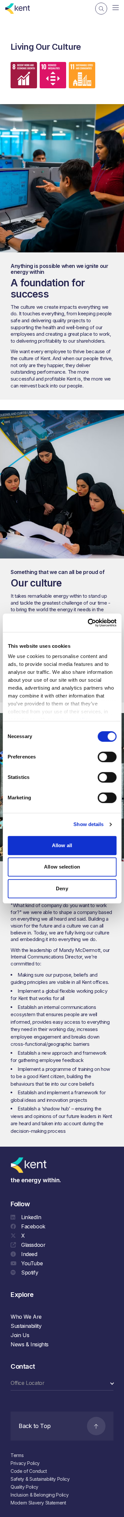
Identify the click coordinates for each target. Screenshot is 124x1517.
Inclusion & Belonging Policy (39, 1495)
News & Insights (30, 1344)
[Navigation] (115, 8)
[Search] (101, 8)
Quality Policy (24, 1487)
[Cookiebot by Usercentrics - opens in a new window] (88, 622)
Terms (17, 1455)
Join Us (20, 1335)
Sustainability (26, 1326)
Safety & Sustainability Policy (40, 1479)
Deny (62, 888)
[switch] (107, 757)
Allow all (62, 845)
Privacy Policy (25, 1463)
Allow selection (62, 867)
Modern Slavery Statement (38, 1502)
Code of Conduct (29, 1471)
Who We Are (26, 1316)
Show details (88, 824)
